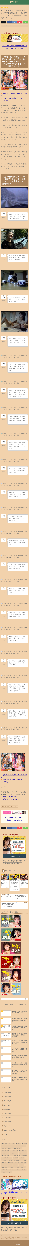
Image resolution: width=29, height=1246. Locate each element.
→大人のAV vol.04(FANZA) (10, 799)
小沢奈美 (22, 1157)
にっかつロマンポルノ (9, 1130)
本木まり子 (24, 1162)
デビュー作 (5, 1143)
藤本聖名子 (5, 1169)
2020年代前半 (7, 1121)
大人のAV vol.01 (18, 1148)
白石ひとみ (5, 1167)
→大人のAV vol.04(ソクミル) (10, 796)
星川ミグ (4, 1162)
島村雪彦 (10, 1160)
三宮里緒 (25, 1143)
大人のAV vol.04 (6, 806)
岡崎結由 (4, 1160)
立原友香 (17, 1167)
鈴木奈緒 (17, 1169)
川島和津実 (17, 1160)
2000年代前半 (7, 1109)
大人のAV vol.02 (6, 1150)
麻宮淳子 (4, 1172)
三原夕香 (19, 1143)
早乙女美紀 (24, 1160)
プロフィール (12, 1143)
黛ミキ (10, 1172)
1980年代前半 (7, 1092)
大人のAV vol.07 (23, 1153)
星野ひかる (11, 1162)
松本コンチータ (14, 806)
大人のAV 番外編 (23, 1155)
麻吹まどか (24, 1169)
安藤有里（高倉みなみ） (7, 1157)
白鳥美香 (11, 1167)
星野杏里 (17, 1162)
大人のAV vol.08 (6, 1155)
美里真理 (23, 1167)
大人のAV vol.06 (15, 1153)
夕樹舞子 (10, 1148)
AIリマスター (7, 1126)
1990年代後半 (7, 1105)
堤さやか (4, 1148)
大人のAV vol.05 (6, 1153)
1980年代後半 (7, 1096)
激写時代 (14, 2)
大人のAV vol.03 (15, 1150)
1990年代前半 (4, 7)
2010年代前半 (7, 1117)
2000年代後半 (7, 1113)
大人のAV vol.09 (15, 1155)
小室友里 (16, 1157)
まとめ (5, 1134)
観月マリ (11, 1169)
